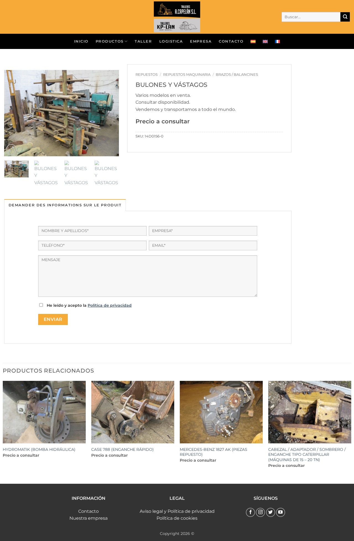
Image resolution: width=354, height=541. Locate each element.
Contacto (88, 511)
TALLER (143, 41)
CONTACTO (231, 41)
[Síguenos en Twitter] (270, 512)
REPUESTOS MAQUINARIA (186, 74)
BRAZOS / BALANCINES (237, 74)
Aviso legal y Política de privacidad (177, 511)
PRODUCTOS (110, 41)
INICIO (81, 41)
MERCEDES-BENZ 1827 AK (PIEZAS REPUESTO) (213, 452)
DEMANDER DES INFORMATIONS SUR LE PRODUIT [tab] (65, 205)
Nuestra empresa (88, 518)
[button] (11, 149)
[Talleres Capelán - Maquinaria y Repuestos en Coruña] (177, 17)
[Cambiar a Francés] (277, 41)
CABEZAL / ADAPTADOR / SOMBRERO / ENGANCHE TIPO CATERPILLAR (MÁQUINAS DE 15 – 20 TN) (307, 454)
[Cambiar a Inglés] (265, 41)
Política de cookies (177, 518)
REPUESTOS (147, 74)
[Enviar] (345, 17)
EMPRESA (201, 41)
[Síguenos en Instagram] (260, 512)
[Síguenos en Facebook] (250, 512)
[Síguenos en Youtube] (280, 512)
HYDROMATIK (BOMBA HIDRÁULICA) (39, 449)
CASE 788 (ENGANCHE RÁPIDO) (122, 449)
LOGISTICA (171, 41)
